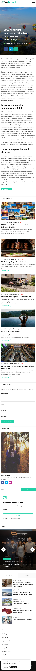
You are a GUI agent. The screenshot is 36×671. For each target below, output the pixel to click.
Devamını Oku (6, 236)
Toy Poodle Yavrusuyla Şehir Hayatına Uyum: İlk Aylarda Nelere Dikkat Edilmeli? (23, 584)
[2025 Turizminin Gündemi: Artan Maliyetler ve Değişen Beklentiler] (18, 211)
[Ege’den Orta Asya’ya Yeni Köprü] (7, 620)
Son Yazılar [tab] (9, 575)
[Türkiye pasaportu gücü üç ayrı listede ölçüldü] (7, 611)
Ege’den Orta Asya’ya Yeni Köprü (23, 619)
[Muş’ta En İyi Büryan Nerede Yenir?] (18, 248)
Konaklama (5, 644)
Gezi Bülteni (9, 43)
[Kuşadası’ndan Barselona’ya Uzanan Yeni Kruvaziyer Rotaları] (7, 592)
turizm (16, 112)
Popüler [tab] (27, 575)
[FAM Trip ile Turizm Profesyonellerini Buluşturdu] (7, 601)
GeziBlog (4, 634)
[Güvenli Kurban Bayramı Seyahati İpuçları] (18, 283)
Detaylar (6, 667)
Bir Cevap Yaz (6, 189)
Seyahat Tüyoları (6, 641)
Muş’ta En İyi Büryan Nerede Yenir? (13, 262)
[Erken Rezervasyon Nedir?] (18, 318)
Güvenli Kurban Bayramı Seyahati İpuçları (16, 296)
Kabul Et (14, 667)
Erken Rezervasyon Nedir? (10, 331)
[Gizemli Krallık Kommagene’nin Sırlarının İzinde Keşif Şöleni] (18, 353)
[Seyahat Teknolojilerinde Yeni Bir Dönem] (18, 549)
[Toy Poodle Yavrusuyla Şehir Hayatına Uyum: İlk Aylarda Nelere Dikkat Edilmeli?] (7, 583)
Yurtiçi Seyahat (6, 654)
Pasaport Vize (6, 647)
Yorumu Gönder (7, 421)
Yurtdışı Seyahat (6, 651)
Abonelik (18, 515)
